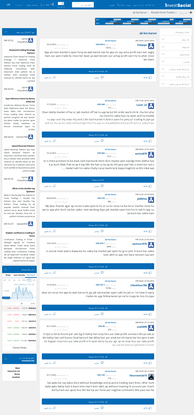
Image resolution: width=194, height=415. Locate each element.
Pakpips (142, 45)
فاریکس (185, 39)
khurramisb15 (138, 375)
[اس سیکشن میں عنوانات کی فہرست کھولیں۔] (163, 39)
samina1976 (139, 243)
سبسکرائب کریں (60, 47)
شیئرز (186, 61)
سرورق (183, 12)
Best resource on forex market (13, 373)
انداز (19, 4)
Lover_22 (141, 105)
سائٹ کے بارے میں (144, 4)
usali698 (142, 326)
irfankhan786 (138, 285)
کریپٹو (185, 47)
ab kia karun (140, 12)
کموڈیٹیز (184, 54)
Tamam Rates (19, 348)
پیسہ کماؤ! (124, 4)
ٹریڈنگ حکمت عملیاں (179, 69)
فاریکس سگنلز (182, 76)
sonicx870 (141, 153)
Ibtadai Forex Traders (163, 12)
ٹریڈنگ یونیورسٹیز (179, 84)
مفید (112, 4)
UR (8, 4)
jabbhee (142, 198)
